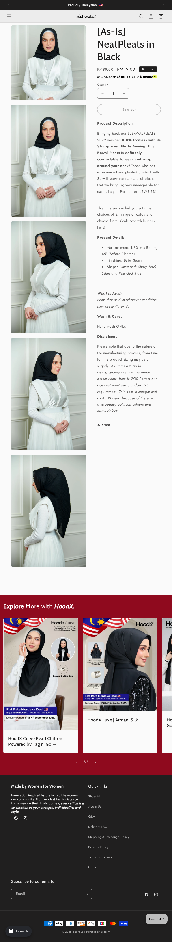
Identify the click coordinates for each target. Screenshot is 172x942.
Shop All (94, 796)
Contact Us (96, 867)
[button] (9, 16)
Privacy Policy (98, 847)
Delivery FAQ (97, 827)
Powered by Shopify (98, 931)
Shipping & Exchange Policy (108, 837)
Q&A (91, 816)
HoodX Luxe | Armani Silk (112, 720)
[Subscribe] (87, 894)
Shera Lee (79, 931)
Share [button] (106, 424)
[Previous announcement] (9, 5)
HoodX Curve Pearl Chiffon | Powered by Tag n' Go (36, 741)
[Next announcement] (163, 5)
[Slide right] (96, 762)
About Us (94, 806)
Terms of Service (100, 857)
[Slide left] (76, 762)
